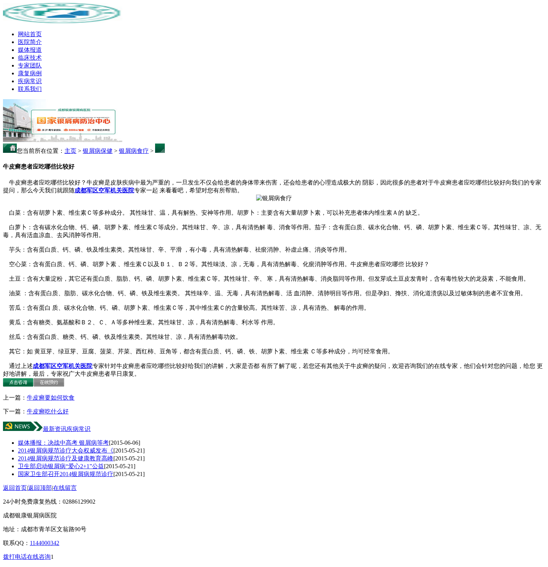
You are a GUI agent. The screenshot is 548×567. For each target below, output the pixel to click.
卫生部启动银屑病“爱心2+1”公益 (61, 466)
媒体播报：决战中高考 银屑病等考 (63, 443)
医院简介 (30, 42)
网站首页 (30, 34)
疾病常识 (30, 81)
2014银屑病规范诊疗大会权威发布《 (65, 450)
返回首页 (15, 488)
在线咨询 (39, 557)
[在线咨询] (18, 384)
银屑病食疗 (134, 151)
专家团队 (30, 65)
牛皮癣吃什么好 (48, 411)
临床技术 (30, 57)
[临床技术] (62, 140)
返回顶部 (40, 488)
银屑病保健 (98, 151)
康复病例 (30, 73)
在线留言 (65, 488)
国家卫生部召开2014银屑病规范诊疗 (65, 474)
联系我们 (30, 89)
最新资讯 (55, 429)
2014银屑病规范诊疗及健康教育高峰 (65, 458)
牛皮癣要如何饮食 (51, 397)
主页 (70, 151)
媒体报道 (30, 50)
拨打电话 (15, 557)
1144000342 (44, 543)
